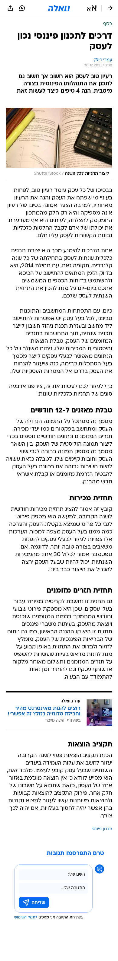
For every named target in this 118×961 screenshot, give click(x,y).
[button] (92, 8)
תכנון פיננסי (102, 829)
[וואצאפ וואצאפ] (22, 8)
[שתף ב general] (10, 8)
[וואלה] (59, 8)
